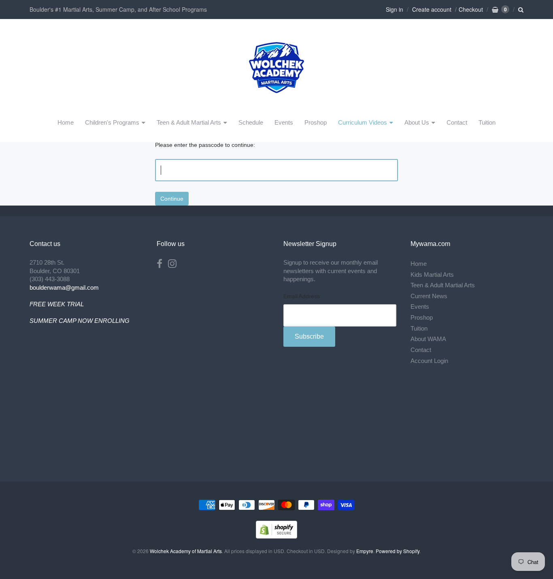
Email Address (301, 296)
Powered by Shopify (397, 550)
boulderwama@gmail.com (64, 287)
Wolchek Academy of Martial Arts (186, 550)
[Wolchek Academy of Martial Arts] (276, 103)
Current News (428, 296)
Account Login (429, 360)
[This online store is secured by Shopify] (276, 536)
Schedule (250, 122)
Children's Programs (112, 122)
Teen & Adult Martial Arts (189, 122)
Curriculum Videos (362, 122)
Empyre (364, 550)
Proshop (315, 122)
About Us (416, 122)
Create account (431, 9)
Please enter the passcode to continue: (205, 145)
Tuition (487, 122)
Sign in (394, 9)
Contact (457, 122)
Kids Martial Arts (432, 274)
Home (65, 122)
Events (283, 122)
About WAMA (428, 338)
